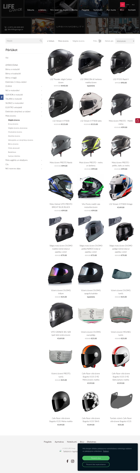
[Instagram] (72, 461)
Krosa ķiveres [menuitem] (13, 124)
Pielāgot (106, 451)
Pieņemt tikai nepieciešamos (96, 464)
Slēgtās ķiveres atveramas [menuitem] (17, 128)
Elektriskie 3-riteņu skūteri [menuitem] (16, 82)
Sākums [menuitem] (30, 10)
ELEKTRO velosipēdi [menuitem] (13, 107)
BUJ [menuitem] (122, 10)
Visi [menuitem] (6, 57)
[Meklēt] (41, 40)
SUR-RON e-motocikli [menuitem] (14, 94)
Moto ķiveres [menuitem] (10, 116)
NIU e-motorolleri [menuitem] (12, 90)
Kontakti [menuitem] (132, 10)
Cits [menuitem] (7, 164)
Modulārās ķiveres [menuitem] (15, 132)
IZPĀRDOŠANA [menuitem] (11, 65)
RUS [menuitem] (133, 4)
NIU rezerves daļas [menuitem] (59, 10)
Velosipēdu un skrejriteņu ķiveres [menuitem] (20, 140)
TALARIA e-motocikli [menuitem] (13, 99)
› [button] (41, 86)
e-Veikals (50, 41)
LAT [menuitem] (122, 4)
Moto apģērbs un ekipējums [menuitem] (16, 160)
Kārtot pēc (109, 41)
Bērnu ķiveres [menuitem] (13, 144)
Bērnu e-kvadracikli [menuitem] (13, 73)
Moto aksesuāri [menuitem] (14, 148)
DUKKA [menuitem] (8, 86)
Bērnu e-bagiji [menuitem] (11, 77)
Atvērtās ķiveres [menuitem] (14, 136)
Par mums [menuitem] (111, 10)
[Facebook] (67, 461)
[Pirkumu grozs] (137, 120)
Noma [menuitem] (74, 10)
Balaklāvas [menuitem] (12, 152)
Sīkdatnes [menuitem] (91, 442)
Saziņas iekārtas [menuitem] (14, 156)
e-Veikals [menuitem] (42, 10)
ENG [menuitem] (128, 4)
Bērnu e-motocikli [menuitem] (12, 69)
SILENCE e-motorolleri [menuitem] (14, 103)
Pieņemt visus (96, 458)
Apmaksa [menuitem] (59, 442)
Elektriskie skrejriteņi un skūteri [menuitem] (18, 111)
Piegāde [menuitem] (85, 10)
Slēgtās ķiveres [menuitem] (14, 120)
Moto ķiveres (63, 41)
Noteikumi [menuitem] (97, 10)
